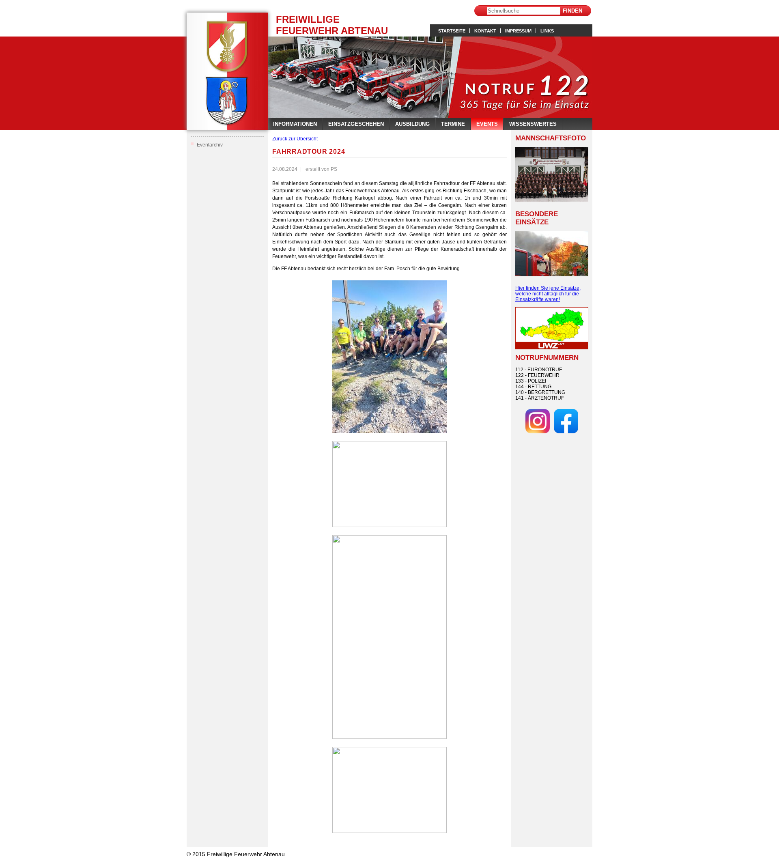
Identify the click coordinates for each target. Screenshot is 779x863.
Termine (453, 124)
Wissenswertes (533, 124)
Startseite (451, 30)
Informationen (295, 124)
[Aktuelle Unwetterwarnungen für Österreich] (551, 348)
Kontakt (485, 30)
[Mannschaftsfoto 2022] (551, 174)
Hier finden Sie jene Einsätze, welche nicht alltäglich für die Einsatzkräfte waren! (548, 293)
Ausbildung (412, 124)
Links (547, 30)
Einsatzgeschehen (356, 124)
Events (487, 124)
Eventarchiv (210, 145)
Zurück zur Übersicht (295, 139)
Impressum (518, 30)
